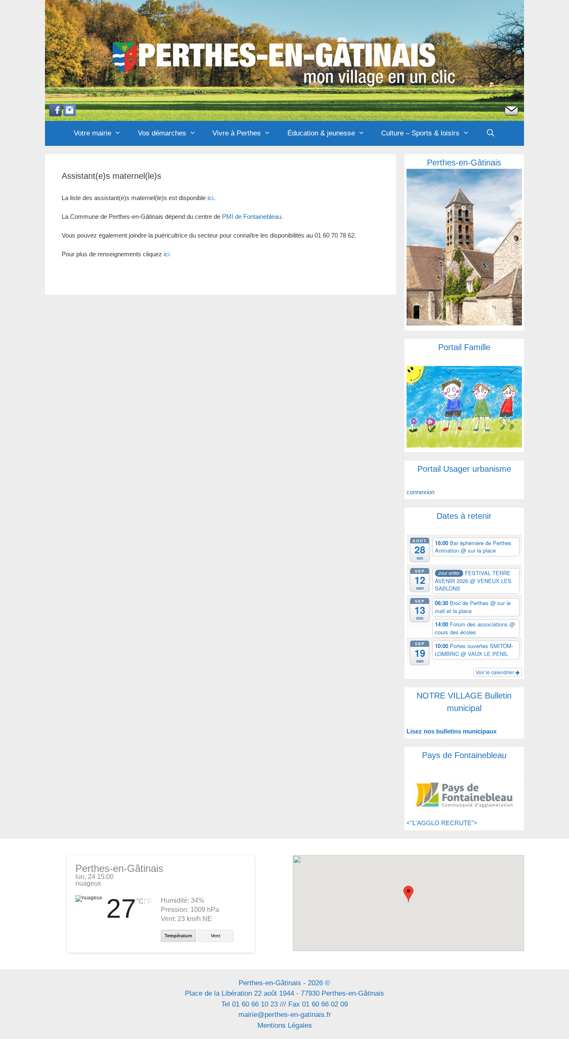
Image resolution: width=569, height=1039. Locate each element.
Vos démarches (162, 133)
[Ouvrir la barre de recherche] (491, 133)
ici (210, 197)
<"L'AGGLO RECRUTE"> (442, 822)
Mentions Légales (284, 1025)
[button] (408, 894)
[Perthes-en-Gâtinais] (284, 59)
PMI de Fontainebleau (251, 216)
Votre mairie (92, 133)
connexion (420, 492)
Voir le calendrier (495, 672)
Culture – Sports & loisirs (420, 133)
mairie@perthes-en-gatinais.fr (284, 1015)
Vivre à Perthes (236, 133)
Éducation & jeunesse (321, 133)
